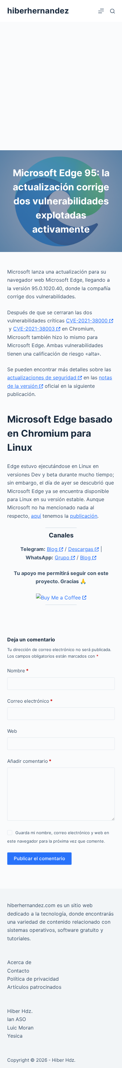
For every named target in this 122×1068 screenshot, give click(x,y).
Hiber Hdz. (20, 1011)
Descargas (81, 549)
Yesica (15, 1036)
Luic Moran (20, 1027)
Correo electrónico (30, 701)
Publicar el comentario (39, 858)
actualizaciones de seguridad (42, 377)
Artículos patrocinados (34, 987)
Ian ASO (16, 1019)
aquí (36, 516)
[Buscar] (112, 11)
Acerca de (19, 962)
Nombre (17, 671)
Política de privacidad (33, 979)
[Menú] (101, 11)
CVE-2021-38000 (87, 320)
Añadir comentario (29, 761)
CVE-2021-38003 (34, 329)
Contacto (18, 971)
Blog (53, 549)
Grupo (63, 557)
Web (12, 731)
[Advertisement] (61, 86)
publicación (83, 516)
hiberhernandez (38, 10)
